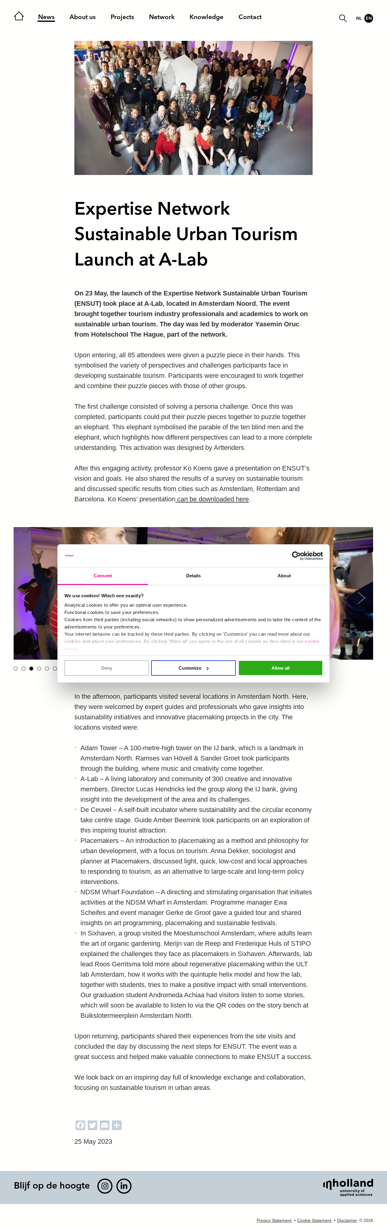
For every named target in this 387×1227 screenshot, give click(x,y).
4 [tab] (39, 669)
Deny (106, 668)
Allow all (281, 668)
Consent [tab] (103, 575)
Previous (25, 598)
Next (361, 598)
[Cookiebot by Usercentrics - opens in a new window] (296, 555)
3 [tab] (31, 669)
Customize (190, 668)
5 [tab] (47, 669)
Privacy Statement (274, 1220)
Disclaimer (347, 1220)
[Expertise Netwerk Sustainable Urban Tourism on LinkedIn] (124, 1186)
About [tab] (284, 575)
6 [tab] (55, 669)
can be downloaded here (212, 499)
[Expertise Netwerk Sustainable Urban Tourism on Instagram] (104, 1186)
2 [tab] (23, 669)
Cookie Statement (314, 1220)
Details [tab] (193, 575)
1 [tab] (16, 669)
